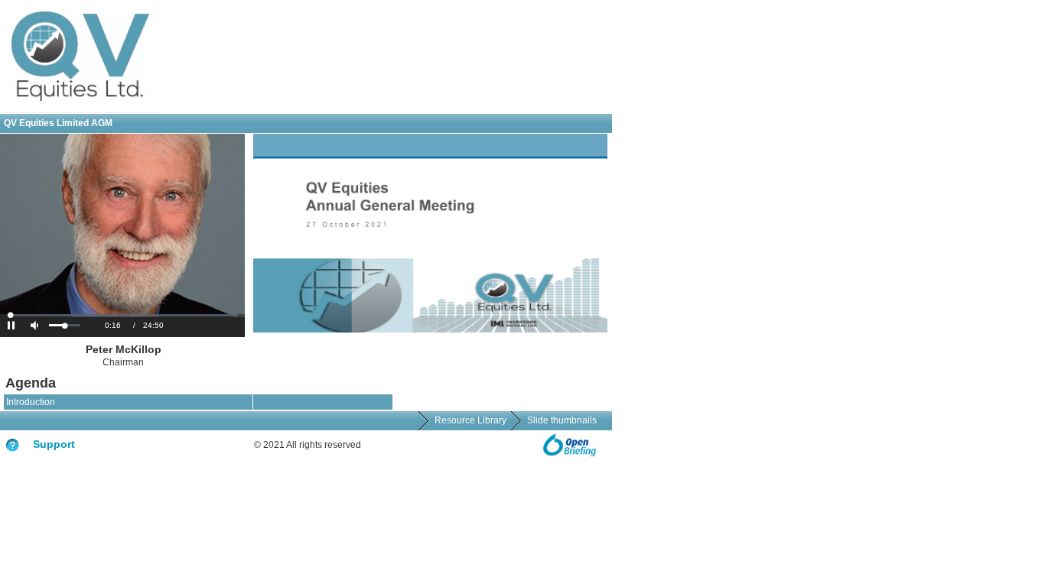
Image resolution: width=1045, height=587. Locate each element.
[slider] (64, 325)
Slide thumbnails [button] (562, 420)
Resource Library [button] (470, 420)
